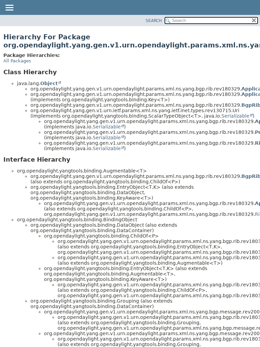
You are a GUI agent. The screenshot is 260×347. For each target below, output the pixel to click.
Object (49, 83)
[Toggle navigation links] (9, 8)
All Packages (17, 60)
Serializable (235, 116)
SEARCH (154, 20)
